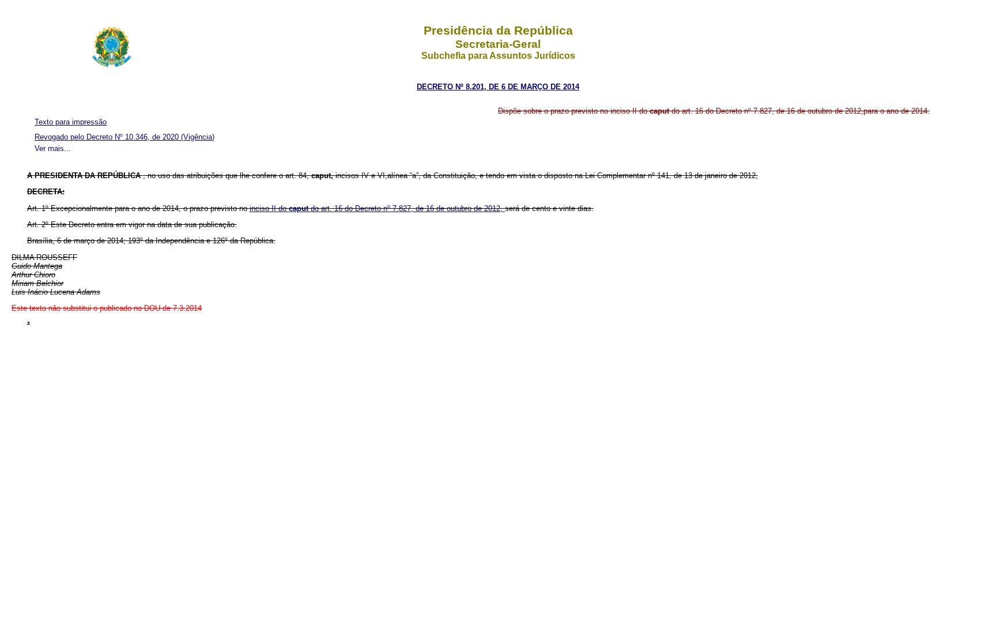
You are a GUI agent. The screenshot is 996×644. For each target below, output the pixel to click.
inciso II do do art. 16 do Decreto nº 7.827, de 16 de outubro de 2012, (377, 208)
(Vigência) (197, 137)
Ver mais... (53, 148)
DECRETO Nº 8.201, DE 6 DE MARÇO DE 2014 (498, 86)
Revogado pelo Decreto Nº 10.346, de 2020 (108, 137)
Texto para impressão (71, 122)
